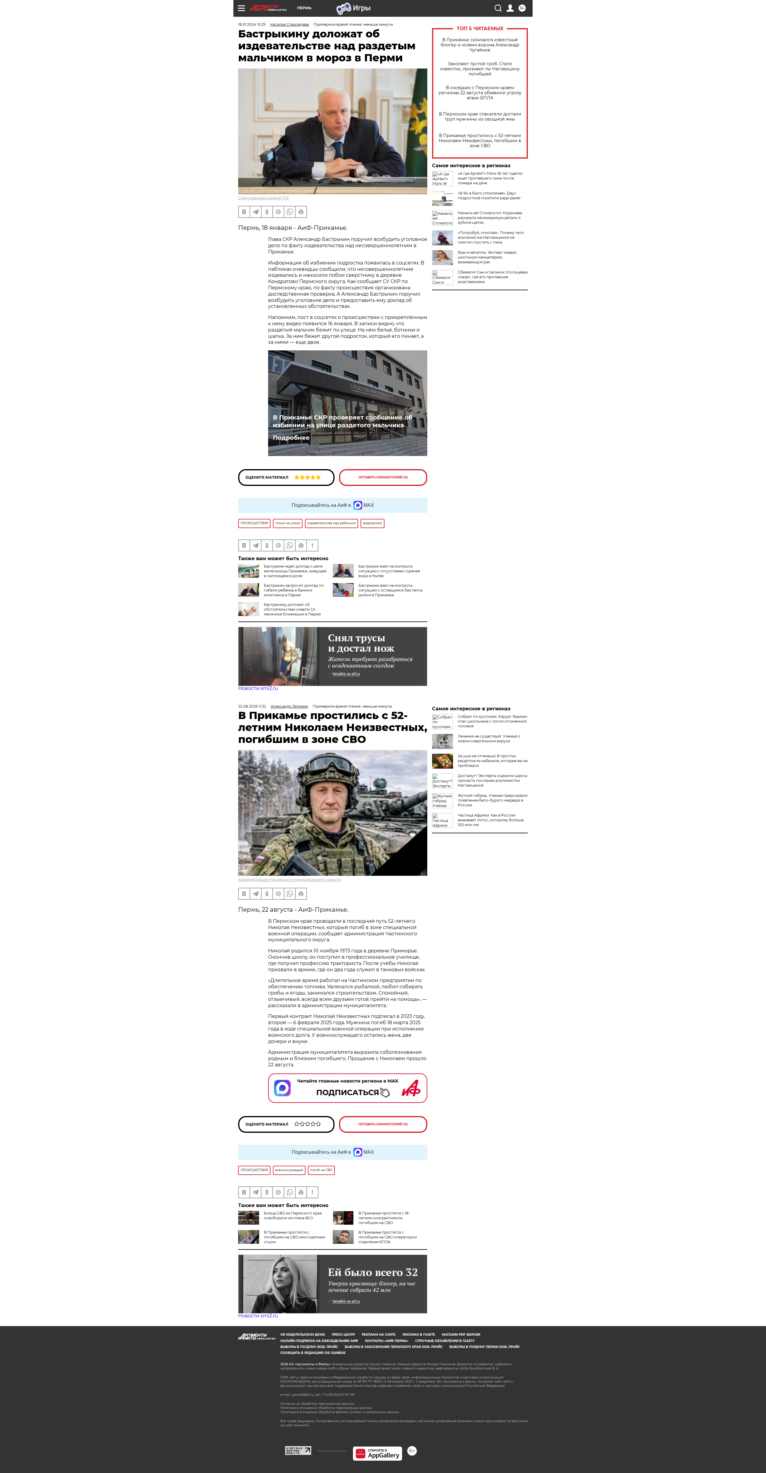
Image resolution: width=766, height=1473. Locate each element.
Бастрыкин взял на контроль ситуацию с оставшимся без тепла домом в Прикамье (390, 590)
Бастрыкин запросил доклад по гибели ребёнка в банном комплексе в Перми (294, 590)
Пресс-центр (343, 1335)
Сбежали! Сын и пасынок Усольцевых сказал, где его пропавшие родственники (493, 277)
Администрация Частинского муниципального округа (289, 879)
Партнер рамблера (332, 1451)
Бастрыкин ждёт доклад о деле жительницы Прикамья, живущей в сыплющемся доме (295, 571)
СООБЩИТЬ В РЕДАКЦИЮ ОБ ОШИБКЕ (313, 1353)
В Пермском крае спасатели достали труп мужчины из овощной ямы (480, 117)
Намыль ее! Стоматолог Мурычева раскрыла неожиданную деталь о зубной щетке (490, 218)
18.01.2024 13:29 (251, 24)
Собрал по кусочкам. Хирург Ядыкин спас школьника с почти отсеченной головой (492, 721)
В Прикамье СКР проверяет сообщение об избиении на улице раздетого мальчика (342, 421)
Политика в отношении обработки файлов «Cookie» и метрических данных (339, 1412)
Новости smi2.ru (258, 688)
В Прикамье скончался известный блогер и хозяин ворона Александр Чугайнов (480, 45)
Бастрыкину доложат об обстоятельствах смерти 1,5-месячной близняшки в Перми (292, 609)
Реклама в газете (418, 1335)
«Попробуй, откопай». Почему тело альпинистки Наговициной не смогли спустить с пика (491, 237)
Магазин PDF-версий (461, 1335)
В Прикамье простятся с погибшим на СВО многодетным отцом (294, 1237)
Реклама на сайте (379, 1335)
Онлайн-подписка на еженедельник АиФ (319, 1341)
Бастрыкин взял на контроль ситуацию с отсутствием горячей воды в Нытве (389, 571)
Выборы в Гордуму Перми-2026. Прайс (484, 1347)
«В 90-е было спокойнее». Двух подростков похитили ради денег (489, 195)
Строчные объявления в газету (445, 1341)
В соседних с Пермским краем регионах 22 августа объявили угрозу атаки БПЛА (480, 93)
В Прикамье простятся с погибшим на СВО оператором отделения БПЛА (387, 1237)
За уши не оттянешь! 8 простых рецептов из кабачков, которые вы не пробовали (493, 761)
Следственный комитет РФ (263, 198)
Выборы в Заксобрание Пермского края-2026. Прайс (394, 1347)
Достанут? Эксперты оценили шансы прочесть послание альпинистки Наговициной (492, 780)
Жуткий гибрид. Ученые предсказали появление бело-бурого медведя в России (493, 800)
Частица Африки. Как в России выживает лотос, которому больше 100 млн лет (491, 820)
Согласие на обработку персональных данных (317, 1404)
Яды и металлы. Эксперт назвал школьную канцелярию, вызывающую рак (487, 257)
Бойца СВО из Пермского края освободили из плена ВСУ (293, 1215)
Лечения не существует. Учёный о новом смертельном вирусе (489, 738)
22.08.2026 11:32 (252, 706)
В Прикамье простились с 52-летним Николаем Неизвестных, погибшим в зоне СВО (480, 140)
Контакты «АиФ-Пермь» (386, 1341)
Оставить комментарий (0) (383, 477)
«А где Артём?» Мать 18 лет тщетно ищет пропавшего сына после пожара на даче (490, 178)
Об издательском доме (302, 1335)
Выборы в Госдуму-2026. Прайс (309, 1347)
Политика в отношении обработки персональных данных (326, 1408)
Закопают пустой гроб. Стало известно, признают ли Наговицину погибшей (480, 69)
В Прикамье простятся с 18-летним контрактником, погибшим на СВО (384, 1218)
